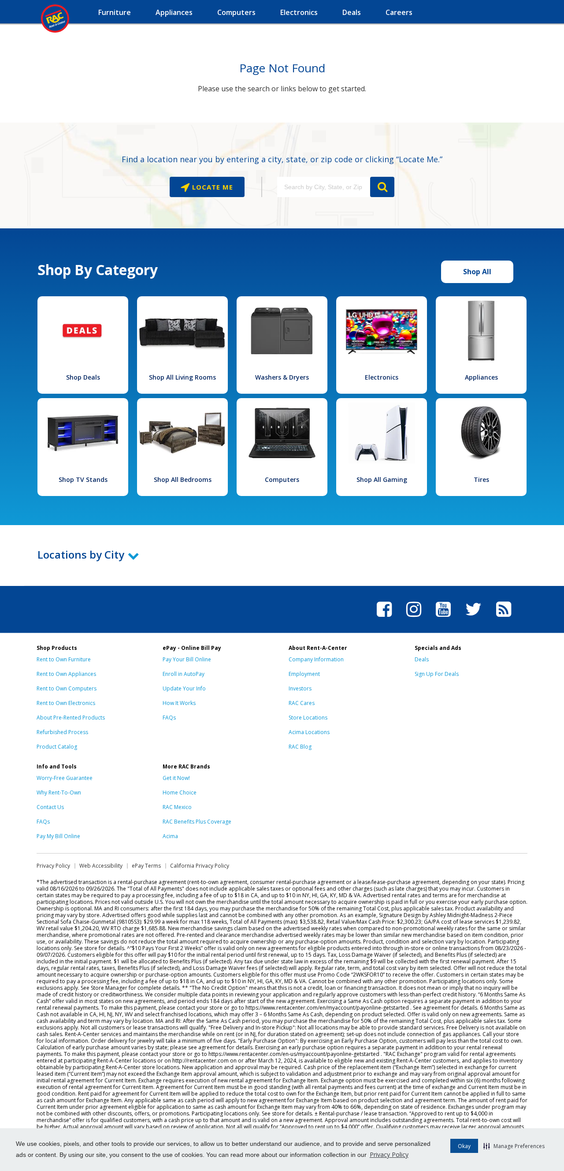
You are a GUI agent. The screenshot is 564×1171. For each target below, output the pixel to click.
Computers (282, 479)
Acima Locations (309, 732)
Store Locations (308, 717)
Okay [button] (464, 1146)
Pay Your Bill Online (187, 659)
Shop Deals (83, 377)
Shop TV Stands (83, 479)
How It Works (179, 703)
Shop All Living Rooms (182, 377)
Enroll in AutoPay (183, 674)
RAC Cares (302, 703)
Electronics (381, 377)
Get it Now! (176, 778)
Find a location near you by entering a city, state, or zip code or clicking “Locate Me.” (282, 159)
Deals (422, 659)
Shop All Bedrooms (183, 479)
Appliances (481, 377)
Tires (481, 479)
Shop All (477, 271)
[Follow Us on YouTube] (443, 618)
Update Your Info (184, 688)
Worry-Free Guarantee (65, 778)
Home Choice (180, 792)
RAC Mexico (177, 807)
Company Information (316, 659)
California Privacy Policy (199, 865)
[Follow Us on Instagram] (414, 618)
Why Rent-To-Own (59, 792)
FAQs (169, 717)
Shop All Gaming (381, 479)
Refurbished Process (62, 732)
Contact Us (50, 807)
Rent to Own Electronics (66, 703)
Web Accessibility (100, 865)
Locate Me (211, 187)
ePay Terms (146, 865)
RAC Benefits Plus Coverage (197, 821)
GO (382, 187)
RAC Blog (300, 746)
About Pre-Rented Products (71, 717)
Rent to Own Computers (66, 688)
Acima (170, 836)
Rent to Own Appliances (66, 674)
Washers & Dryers (282, 377)
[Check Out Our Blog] (504, 618)
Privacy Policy (389, 1154)
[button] (514, 1146)
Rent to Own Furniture (64, 659)
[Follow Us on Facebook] (384, 618)
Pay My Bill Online (58, 836)
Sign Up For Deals (437, 674)
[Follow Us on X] (473, 618)
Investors (300, 688)
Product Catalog (57, 746)
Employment (304, 674)
